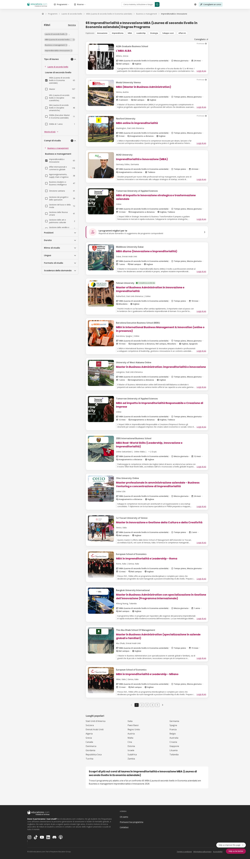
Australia (174, 737)
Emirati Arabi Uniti (95, 729)
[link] (174, 14)
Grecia (89, 737)
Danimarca (91, 746)
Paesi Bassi (133, 725)
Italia (130, 721)
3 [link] (147, 705)
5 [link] (157, 705)
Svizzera (90, 725)
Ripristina (72, 25)
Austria (131, 733)
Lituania (173, 750)
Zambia (131, 758)
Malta (130, 737)
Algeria (89, 733)
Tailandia (174, 754)
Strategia (154, 33)
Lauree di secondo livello (57, 66)
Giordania (90, 750)
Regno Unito (134, 729)
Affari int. (182, 33)
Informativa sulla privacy (202, 852)
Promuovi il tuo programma (131, 822)
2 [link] (141, 705)
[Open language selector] (195, 4)
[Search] (157, 4)
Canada (89, 742)
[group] (151, 33)
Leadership (141, 33)
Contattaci (124, 827)
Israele (131, 750)
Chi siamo (124, 817)
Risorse (80, 4)
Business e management (58, 148)
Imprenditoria (117, 33)
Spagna (173, 725)
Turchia (89, 758)
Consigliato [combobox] (200, 39)
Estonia (131, 746)
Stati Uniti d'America (95, 721)
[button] (56, 34)
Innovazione (102, 33)
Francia (173, 729)
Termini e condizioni (184, 852)
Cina (130, 742)
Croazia (173, 742)
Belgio (173, 733)
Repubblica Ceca (94, 754)
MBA (130, 33)
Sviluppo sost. (168, 33)
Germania (174, 721)
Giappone (174, 746)
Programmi (62, 4)
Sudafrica (132, 754)
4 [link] (152, 705)
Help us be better (236, 851)
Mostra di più (49, 131)
